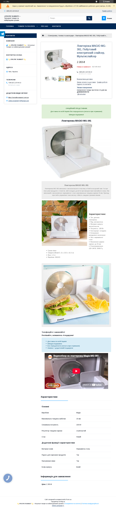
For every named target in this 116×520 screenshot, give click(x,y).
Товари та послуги (26, 26)
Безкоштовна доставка (85, 79)
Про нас (44, 26)
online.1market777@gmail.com (18, 101)
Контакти (56, 26)
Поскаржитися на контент (72, 503)
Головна (10, 26)
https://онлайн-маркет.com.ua (18, 97)
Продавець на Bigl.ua (58, 501)
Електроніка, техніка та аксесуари (61, 36)
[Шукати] (89, 18)
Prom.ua (68, 499)
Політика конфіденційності (90, 503)
